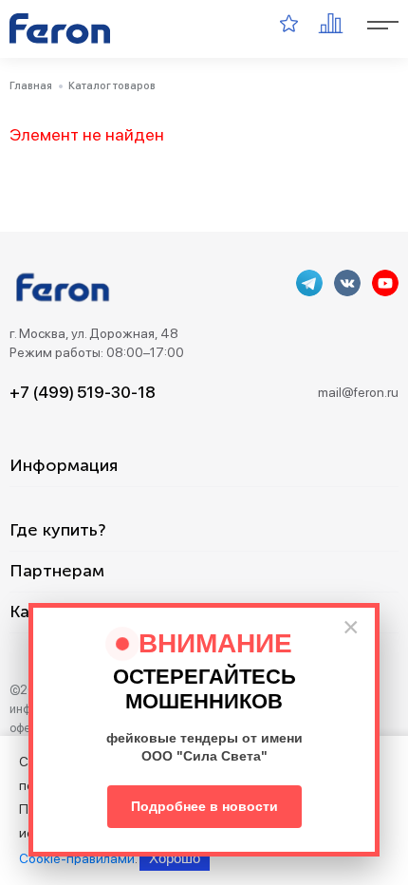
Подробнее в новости (204, 806)
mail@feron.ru (358, 392)
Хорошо (174, 858)
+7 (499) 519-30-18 (82, 392)
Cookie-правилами (77, 858)
